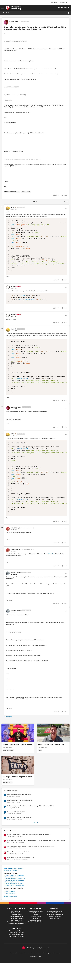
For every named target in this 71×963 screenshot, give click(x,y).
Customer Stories (35, 917)
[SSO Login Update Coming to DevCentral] (17, 765)
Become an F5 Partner (16, 934)
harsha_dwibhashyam (22, 859)
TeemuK (18, 796)
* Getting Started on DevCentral (13, 875)
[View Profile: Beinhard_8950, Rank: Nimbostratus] (8, 573)
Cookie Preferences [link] (35, 956)
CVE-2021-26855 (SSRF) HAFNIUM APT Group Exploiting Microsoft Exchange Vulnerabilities (36, 840)
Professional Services (54, 913)
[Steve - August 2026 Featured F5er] (53, 733)
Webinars (35, 918)
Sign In (66, 7)
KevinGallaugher (20, 848)
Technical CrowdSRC (16, 917)
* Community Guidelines (11, 877)
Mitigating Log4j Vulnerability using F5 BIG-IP (21, 858)
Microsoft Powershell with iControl (18, 852)
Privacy (26, 953)
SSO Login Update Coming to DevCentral (17, 777)
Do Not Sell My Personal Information (50, 953)
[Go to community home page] (13, 7)
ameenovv (19, 819)
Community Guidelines (16, 918)
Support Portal (54, 918)
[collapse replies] (2, 207)
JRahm (13, 286)
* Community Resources (11, 882)
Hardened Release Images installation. (19, 794)
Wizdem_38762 (13, 21)
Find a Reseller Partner (16, 931)
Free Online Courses (35, 920)
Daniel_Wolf (19, 836)
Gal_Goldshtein (20, 842)
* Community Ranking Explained (14, 880)
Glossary (35, 915)
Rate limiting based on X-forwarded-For (19, 817)
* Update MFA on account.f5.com (14, 885)
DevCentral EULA (16, 920)
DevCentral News (7, 747)
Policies (21, 953)
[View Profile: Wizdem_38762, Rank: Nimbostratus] (6, 22)
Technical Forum (7, 13)
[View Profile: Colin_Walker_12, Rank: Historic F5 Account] (8, 529)
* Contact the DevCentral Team (13, 883)
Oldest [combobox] (67, 202)
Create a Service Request (54, 915)
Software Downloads (54, 917)
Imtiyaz (18, 802)
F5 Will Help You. (14, 868)
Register (60, 7)
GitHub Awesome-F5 (10, 896)
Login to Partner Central (16, 936)
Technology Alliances (17, 933)
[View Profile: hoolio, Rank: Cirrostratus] (8, 208)
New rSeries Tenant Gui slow (16, 812)
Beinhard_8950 (15, 572)
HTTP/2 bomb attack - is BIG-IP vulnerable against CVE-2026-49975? (29, 834)
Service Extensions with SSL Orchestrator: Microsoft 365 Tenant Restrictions (30, 846)
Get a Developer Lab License (16, 922)
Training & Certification (35, 922)
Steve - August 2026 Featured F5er (51, 745)
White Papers (35, 913)
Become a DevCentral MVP (17, 924)
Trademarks (14, 953)
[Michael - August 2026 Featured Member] (17, 733)
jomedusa (19, 813)
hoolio (12, 207)
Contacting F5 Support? (11, 870)
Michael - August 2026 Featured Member (17, 745)
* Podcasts (7, 890)
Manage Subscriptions (54, 911)
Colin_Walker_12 (15, 528)
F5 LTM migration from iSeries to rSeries (19, 800)
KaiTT (17, 808)
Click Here (51, 554)
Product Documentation (35, 911)
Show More (9, 716)
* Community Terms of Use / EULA (14, 878)
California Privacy (34, 953)
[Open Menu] (68, 13)
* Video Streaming (9, 893)
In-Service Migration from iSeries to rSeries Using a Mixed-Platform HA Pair (30, 806)
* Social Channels (9, 891)
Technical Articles (16, 915)
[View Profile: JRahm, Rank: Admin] (8, 287)
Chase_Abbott (19, 854)
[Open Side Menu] (2, 7)
